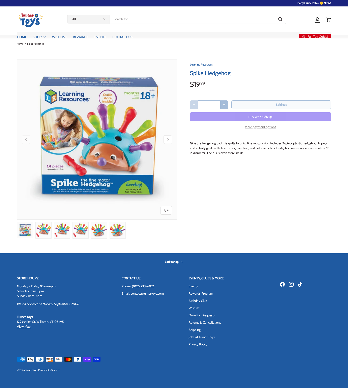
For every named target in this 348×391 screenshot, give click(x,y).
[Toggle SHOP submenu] (44, 36)
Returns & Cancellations (205, 322)
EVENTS (100, 37)
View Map (24, 326)
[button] (328, 20)
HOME (22, 37)
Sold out (281, 104)
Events (193, 286)
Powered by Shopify (49, 369)
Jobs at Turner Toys (202, 337)
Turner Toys (31, 369)
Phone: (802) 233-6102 (138, 286)
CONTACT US (122, 37)
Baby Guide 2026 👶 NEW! (314, 3)
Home (20, 44)
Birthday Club (198, 301)
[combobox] (176, 19)
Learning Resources (201, 64)
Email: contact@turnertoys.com (143, 293)
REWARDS (80, 37)
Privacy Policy (198, 344)
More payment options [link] (260, 127)
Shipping (195, 330)
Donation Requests (202, 315)
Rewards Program (201, 293)
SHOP (37, 37)
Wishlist (194, 308)
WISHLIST (59, 37)
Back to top (172, 262)
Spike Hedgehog (35, 44)
